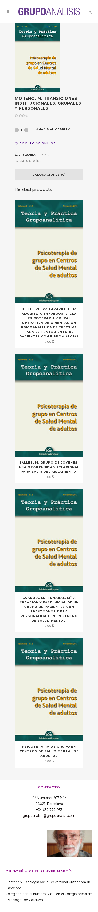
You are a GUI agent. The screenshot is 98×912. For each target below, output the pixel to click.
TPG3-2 (43, 155)
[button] (35, 143)
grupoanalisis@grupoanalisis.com (49, 816)
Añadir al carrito (53, 129)
